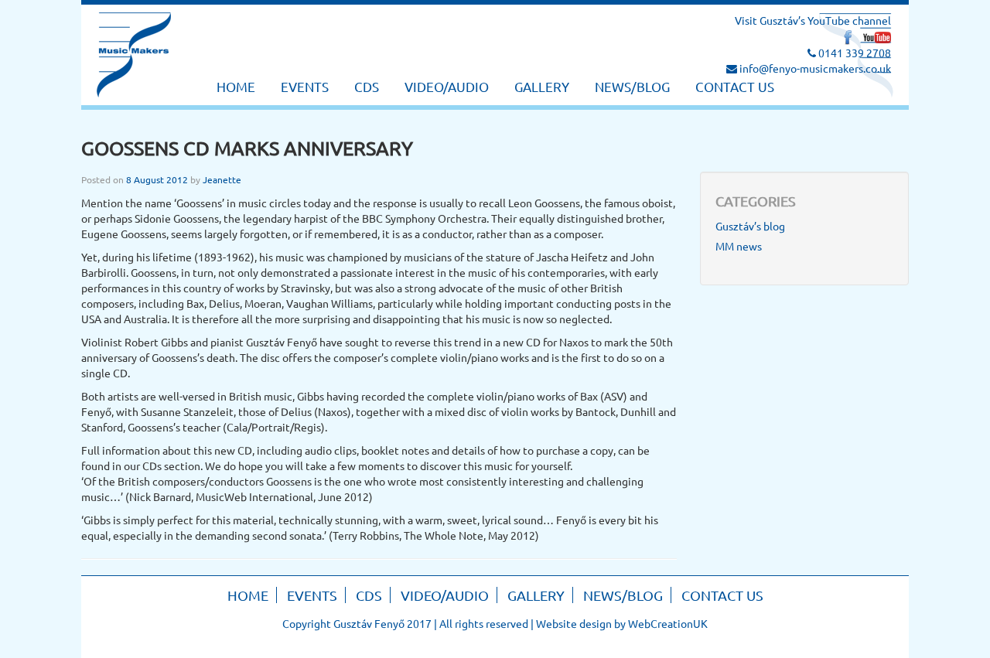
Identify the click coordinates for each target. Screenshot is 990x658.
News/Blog (632, 86)
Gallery (541, 86)
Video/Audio (447, 86)
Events (305, 86)
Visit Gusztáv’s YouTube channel (813, 20)
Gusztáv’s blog (750, 226)
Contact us (734, 86)
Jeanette (222, 179)
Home (236, 86)
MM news (738, 246)
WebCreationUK (668, 623)
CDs (366, 86)
